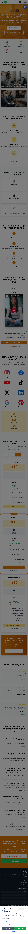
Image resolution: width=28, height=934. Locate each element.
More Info (5, 921)
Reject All (7, 928)
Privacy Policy (14, 931)
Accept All (20, 928)
